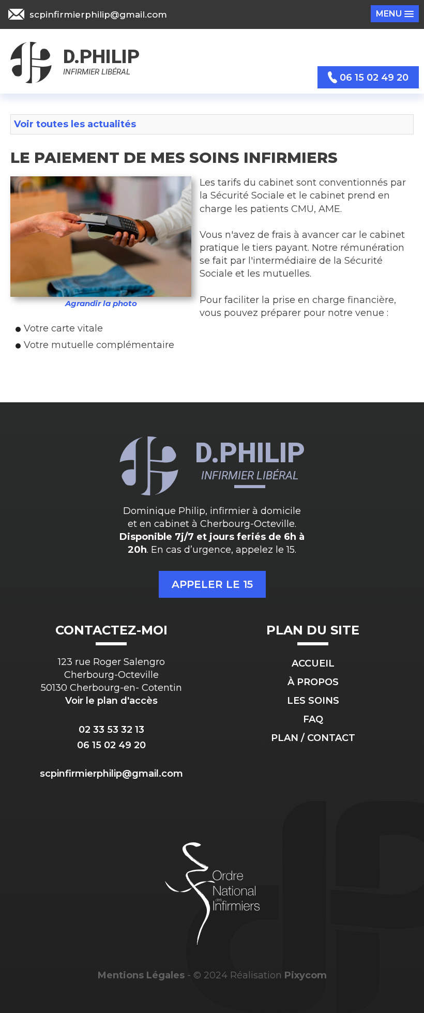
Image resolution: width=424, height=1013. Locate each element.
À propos (313, 682)
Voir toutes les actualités (75, 124)
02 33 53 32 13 (111, 729)
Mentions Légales (141, 975)
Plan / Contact (313, 738)
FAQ (313, 719)
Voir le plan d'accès (111, 700)
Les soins (313, 700)
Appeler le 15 (212, 584)
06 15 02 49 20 (111, 745)
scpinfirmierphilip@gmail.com (111, 773)
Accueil (313, 663)
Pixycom (305, 975)
